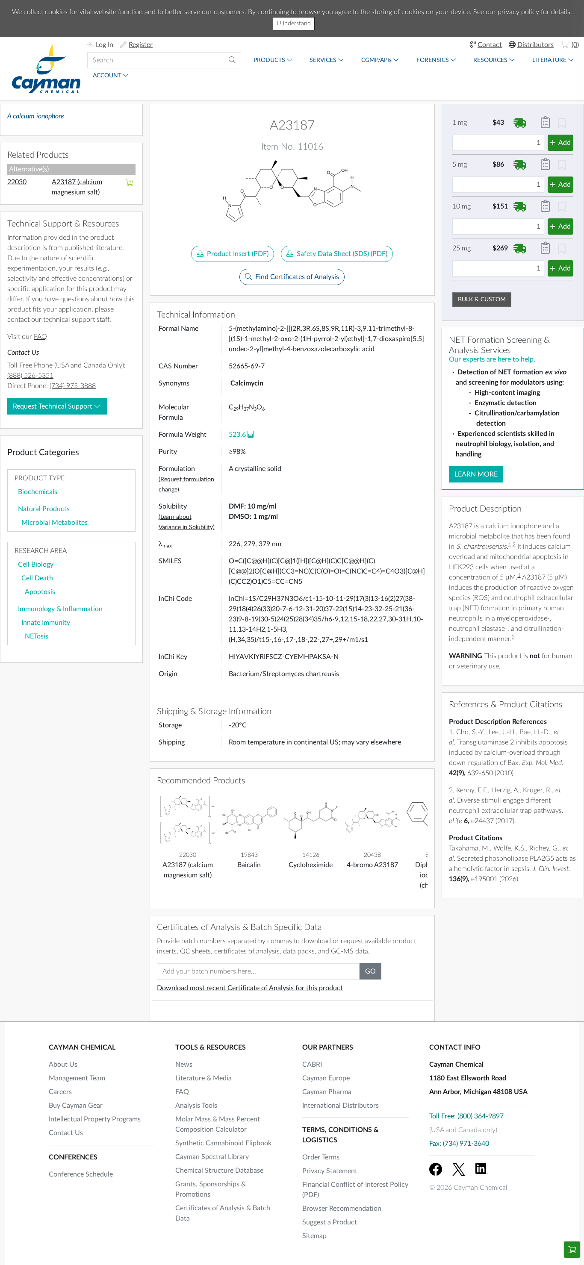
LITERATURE (549, 60)
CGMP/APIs (376, 60)
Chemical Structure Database (219, 1170)
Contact (490, 44)
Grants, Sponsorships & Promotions (210, 1189)
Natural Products (44, 509)
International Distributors (340, 1105)
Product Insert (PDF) (237, 253)
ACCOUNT (107, 76)
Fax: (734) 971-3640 (459, 1143)
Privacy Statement (329, 1171)
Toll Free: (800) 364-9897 (466, 1116)
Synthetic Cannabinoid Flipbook (223, 1143)
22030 (17, 182)
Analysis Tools (196, 1105)
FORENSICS (432, 60)
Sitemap (314, 1236)
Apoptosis (40, 591)
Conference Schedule (81, 1174)
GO (370, 971)
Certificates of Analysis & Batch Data (222, 1213)
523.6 (237, 434)
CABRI (312, 1064)
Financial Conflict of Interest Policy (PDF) (355, 1189)
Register (141, 44)
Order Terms (320, 1157)
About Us (63, 1064)
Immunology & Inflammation (60, 609)
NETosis (36, 636)
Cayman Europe (326, 1078)
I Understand (294, 23)
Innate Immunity (45, 622)
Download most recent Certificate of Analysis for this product (250, 988)
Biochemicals (37, 491)
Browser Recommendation (341, 1208)
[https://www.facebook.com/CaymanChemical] (435, 1169)
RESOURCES (490, 60)
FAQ (40, 336)
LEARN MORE (476, 474)
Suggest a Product (329, 1222)
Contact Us (66, 1133)
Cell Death (37, 578)
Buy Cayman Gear (76, 1105)
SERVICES (323, 60)
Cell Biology (35, 564)
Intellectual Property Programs (95, 1119)
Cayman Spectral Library (212, 1156)
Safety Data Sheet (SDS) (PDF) (342, 253)
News (183, 1064)
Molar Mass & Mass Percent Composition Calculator (217, 1124)
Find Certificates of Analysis (297, 277)
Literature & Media (203, 1078)
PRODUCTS (269, 60)
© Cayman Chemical (468, 1187)
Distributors (535, 44)
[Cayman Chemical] (46, 68)
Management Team (77, 1078)
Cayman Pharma (326, 1091)
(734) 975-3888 (73, 385)
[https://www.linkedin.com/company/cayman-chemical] (481, 1169)
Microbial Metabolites (54, 522)
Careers (60, 1091)
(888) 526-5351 (30, 375)
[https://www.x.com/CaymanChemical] (458, 1169)
